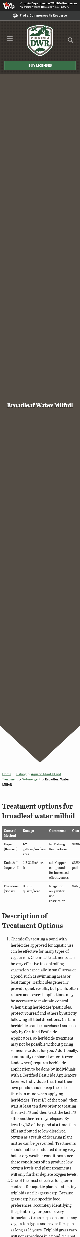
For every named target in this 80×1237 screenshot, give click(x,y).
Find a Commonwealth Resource (43, 15)
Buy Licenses (40, 65)
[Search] (70, 41)
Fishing (21, 774)
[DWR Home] (40, 40)
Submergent (31, 779)
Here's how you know (53, 6)
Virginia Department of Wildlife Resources (48, 3)
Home (6, 774)
